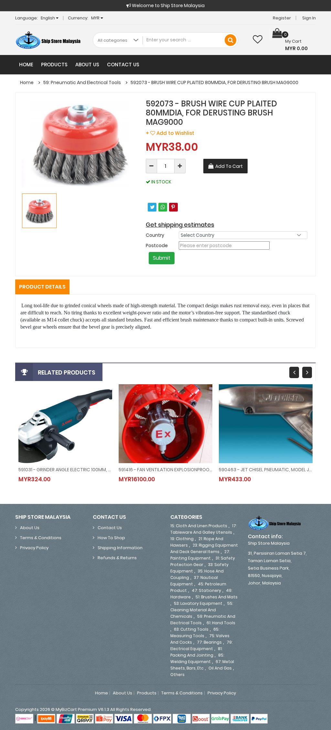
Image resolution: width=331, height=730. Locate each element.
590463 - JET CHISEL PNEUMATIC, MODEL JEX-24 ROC (266, 469)
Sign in (309, 18)
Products (54, 64)
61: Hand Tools (221, 623)
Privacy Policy (34, 548)
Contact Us (123, 64)
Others (177, 674)
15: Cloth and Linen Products (198, 525)
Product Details (42, 286)
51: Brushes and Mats (217, 597)
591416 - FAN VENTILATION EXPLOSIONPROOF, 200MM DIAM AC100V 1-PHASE (165, 469)
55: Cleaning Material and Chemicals (201, 610)
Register (282, 18)
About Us (87, 64)
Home (26, 64)
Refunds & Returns (117, 558)
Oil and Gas (220, 668)
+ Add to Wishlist (170, 133)
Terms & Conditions (40, 538)
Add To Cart (229, 166)
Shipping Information (120, 548)
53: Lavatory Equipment (198, 603)
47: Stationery (206, 590)
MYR (96, 18)
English (48, 18)
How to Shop (111, 538)
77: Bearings (209, 642)
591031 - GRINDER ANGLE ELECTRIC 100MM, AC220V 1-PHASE (65, 469)
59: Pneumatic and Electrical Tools (82, 82)
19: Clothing (182, 538)
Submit (161, 258)
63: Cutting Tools (191, 629)
